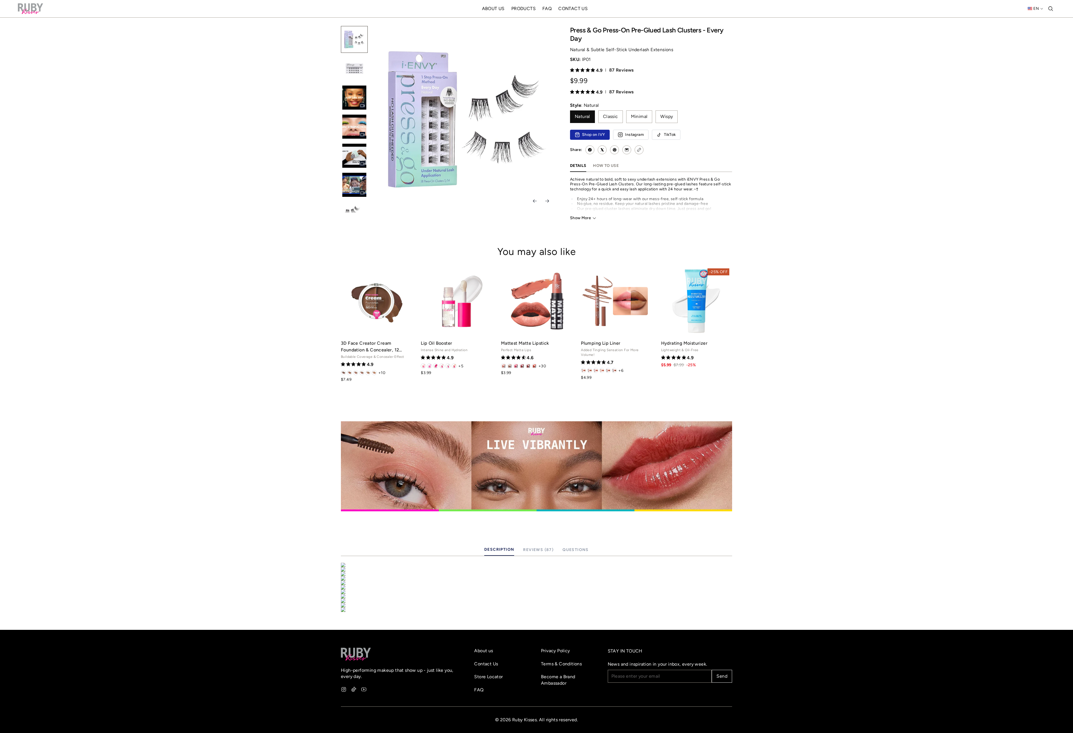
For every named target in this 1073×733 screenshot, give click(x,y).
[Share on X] (602, 149)
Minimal (639, 116)
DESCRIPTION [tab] (499, 549)
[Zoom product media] (547, 38)
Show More (580, 218)
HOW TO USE (606, 165)
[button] (651, 70)
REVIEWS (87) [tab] (538, 549)
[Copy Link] (639, 149)
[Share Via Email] (626, 149)
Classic (610, 116)
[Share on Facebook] (589, 149)
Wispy (666, 116)
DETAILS (578, 165)
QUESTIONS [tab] (575, 549)
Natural (582, 116)
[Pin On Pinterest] (614, 149)
